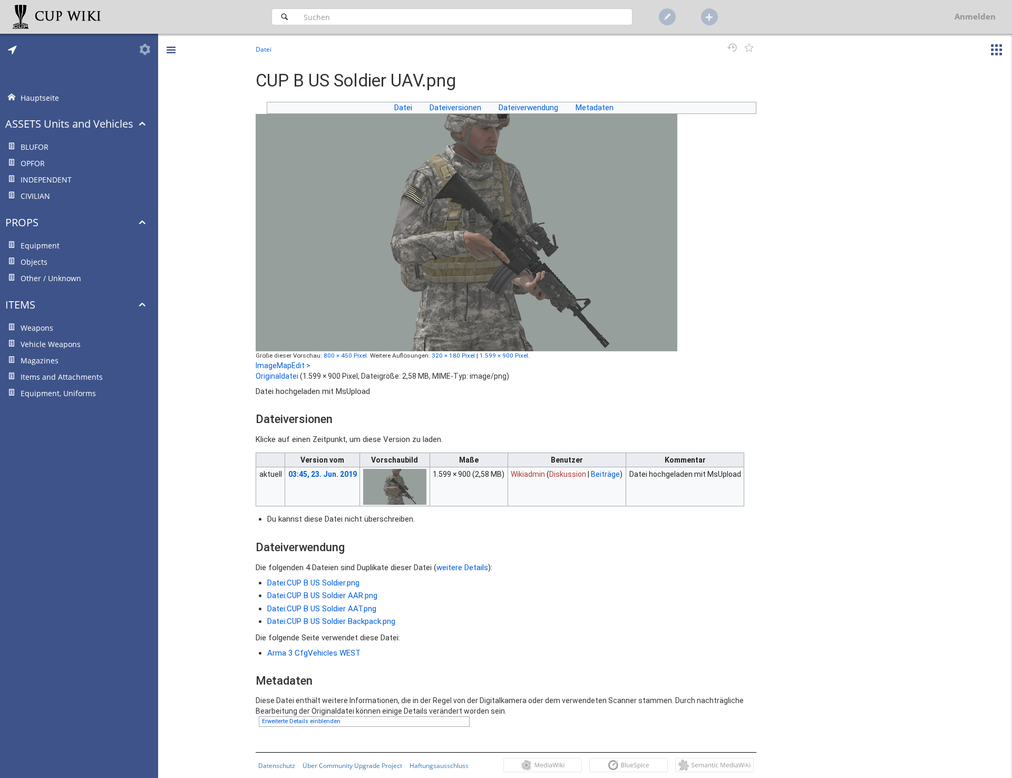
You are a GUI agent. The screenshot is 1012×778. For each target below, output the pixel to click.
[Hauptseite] (82, 17)
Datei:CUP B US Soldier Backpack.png (331, 621)
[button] (170, 42)
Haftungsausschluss (439, 765)
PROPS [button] (21, 222)
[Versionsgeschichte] (730, 49)
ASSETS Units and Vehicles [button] (69, 124)
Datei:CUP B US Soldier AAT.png (321, 608)
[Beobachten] (747, 49)
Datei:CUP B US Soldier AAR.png (322, 595)
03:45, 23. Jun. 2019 (322, 474)
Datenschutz (276, 765)
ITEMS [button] (20, 304)
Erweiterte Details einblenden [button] (301, 721)
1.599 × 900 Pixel (504, 355)
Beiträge (605, 474)
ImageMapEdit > (283, 365)
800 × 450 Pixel (345, 355)
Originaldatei (277, 376)
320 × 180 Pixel (453, 355)
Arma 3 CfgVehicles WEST (314, 653)
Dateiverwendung (528, 107)
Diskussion (567, 474)
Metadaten (595, 107)
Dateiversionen (455, 107)
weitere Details (462, 567)
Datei (403, 107)
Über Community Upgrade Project (352, 765)
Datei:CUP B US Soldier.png (313, 583)
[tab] (12, 49)
